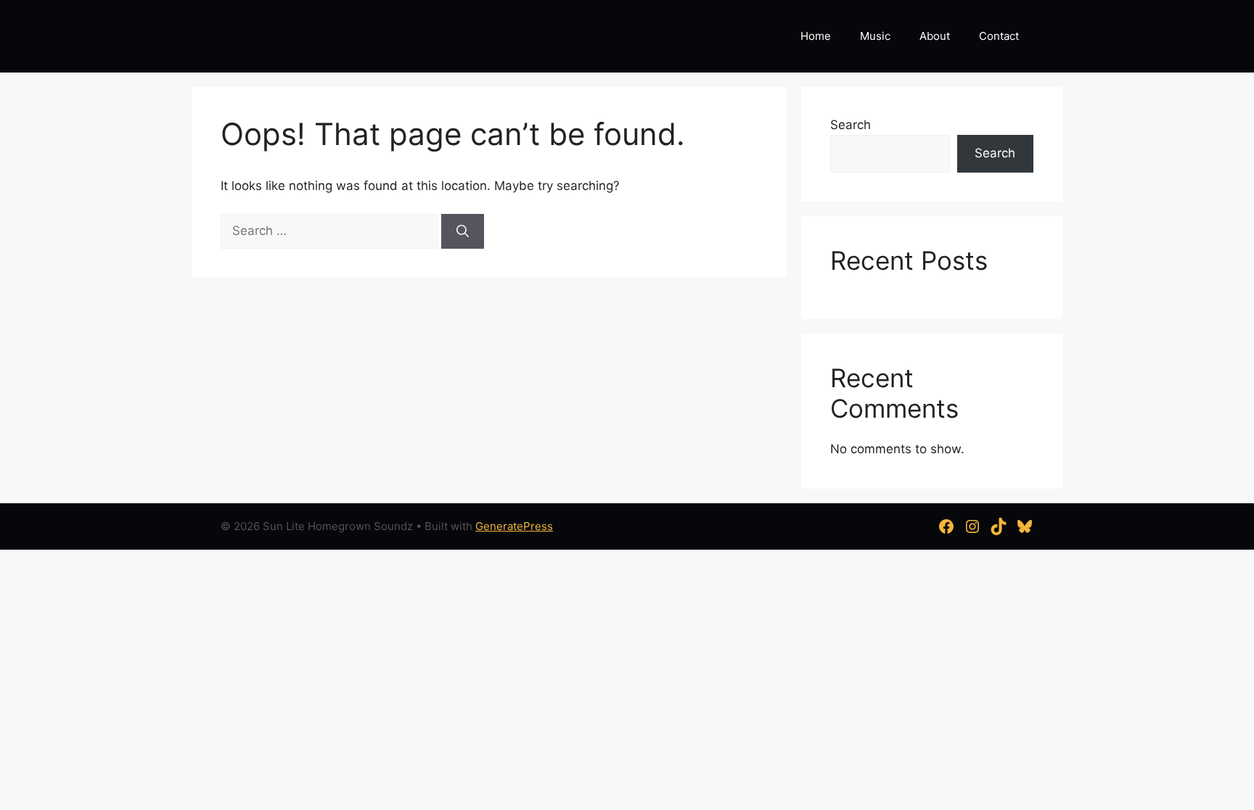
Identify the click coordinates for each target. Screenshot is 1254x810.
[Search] (462, 231)
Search (850, 124)
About (934, 36)
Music (875, 36)
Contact (999, 36)
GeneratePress (514, 526)
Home (815, 36)
